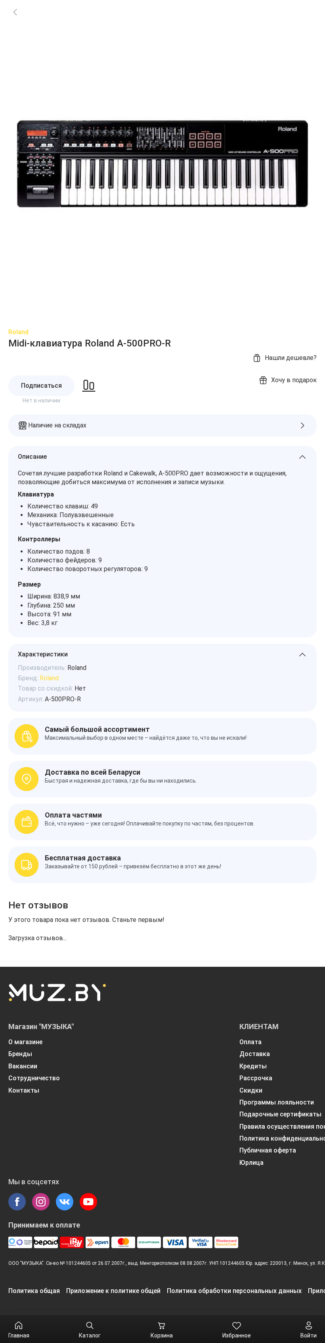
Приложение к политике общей (113, 1291)
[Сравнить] (89, 385)
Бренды (20, 1054)
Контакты (23, 1090)
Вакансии (22, 1066)
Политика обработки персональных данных (234, 1291)
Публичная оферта (267, 1150)
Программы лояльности (276, 1102)
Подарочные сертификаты (280, 1114)
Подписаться (41, 385)
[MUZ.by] (57, 997)
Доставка (254, 1054)
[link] (15, 12)
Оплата (250, 1042)
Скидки (250, 1090)
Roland (18, 332)
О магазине (25, 1042)
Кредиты (253, 1066)
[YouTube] (88, 1201)
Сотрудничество (34, 1078)
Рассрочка (255, 1078)
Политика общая (34, 1291)
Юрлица (251, 1162)
